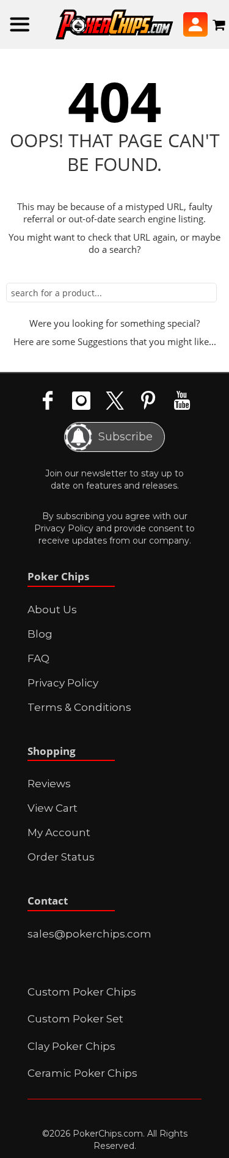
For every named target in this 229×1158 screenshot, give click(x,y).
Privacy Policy (63, 528)
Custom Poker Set (75, 1019)
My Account (58, 832)
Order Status (61, 857)
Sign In (195, 24)
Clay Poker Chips (71, 1046)
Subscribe (125, 436)
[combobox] (111, 292)
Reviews (49, 783)
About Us (52, 609)
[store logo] (114, 24)
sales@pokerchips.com (89, 934)
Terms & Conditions (79, 707)
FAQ (38, 658)
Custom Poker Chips (81, 992)
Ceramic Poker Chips (82, 1073)
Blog (40, 634)
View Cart (52, 808)
